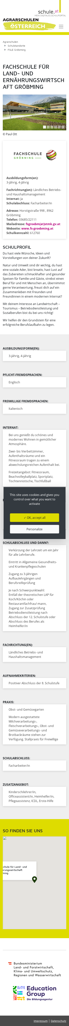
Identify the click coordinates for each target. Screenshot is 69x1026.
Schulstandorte (16, 45)
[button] (44, 127)
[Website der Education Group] (34, 993)
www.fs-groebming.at (37, 228)
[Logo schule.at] (50, 8)
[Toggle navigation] (61, 26)
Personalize (34, 529)
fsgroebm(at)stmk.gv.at (43, 224)
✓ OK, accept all (34, 518)
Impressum (41, 1021)
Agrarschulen (10, 41)
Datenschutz (58, 1021)
